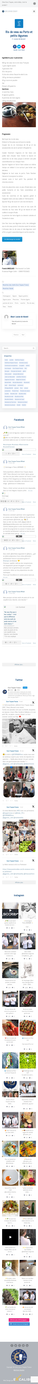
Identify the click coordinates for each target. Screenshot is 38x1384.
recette (22, 303)
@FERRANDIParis (17, 754)
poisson (16, 388)
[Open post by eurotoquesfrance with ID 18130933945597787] (10, 1089)
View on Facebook (26, 454)
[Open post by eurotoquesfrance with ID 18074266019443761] (28, 941)
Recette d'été (22, 393)
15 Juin (22, 751)
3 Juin (21, 807)
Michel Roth (8, 382)
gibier (24, 371)
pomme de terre (8, 303)
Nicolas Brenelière (17, 382)
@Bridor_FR (19, 813)
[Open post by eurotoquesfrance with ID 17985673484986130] (10, 1208)
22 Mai (22, 861)
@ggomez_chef (8, 764)
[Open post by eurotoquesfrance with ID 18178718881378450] (28, 1268)
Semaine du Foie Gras (10, 402)
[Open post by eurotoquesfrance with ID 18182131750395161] (28, 1060)
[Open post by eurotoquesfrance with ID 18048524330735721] (28, 1149)
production (7, 391)
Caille (6, 360)
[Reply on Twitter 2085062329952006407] (3, 746)
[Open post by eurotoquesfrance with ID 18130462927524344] (10, 1060)
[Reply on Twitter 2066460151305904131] (3, 800)
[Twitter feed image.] (19, 731)
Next (23, 335)
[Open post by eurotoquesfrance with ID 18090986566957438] (28, 1297)
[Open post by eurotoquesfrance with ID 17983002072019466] (28, 970)
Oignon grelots (23, 296)
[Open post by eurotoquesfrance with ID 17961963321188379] (10, 941)
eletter (27, 365)
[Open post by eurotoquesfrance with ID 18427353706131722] (28, 999)
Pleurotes (16, 299)
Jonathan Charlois (21, 377)
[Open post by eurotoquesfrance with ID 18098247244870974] (28, 1178)
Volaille (24, 405)
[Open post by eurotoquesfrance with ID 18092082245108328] (28, 910)
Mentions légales (19, 1370)
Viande (10, 306)
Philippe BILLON (9, 388)
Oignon (14, 296)
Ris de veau (30, 303)
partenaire (20, 385)
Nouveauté (26, 382)
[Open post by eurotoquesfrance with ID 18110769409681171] (10, 1178)
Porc (21, 388)
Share (34, 454)
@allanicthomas (29, 764)
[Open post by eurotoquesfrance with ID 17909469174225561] (28, 1089)
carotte (11, 360)
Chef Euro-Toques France (11, 362)
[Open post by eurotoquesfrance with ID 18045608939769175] (10, 1237)
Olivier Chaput (12, 385)
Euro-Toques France (18, 368)
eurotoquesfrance (10, 904)
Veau (4, 306)
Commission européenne (11, 365)
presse (26, 388)
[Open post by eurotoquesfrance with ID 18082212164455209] (10, 1149)
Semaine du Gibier (22, 402)
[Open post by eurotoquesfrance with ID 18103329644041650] (28, 1028)
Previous (16, 335)
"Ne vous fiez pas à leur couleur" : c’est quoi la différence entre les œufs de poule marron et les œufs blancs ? (10, 618)
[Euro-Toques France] (10, 11)
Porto (16, 303)
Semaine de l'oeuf (19, 399)
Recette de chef (9, 396)
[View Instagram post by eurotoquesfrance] (16, 917)
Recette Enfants (9, 399)
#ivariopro (6, 561)
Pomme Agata (25, 299)
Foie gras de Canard (16, 371)
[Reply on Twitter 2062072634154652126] (3, 854)
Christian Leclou (23, 362)
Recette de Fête (19, 396)
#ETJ (18, 811)
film (26, 368)
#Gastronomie (23, 444)
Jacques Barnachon (18, 374)
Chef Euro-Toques (19, 360)
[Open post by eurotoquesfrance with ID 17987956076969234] (10, 1297)
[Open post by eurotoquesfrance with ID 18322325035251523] (10, 1120)
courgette (21, 365)
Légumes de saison (9, 379)
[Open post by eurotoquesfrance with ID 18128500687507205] (28, 1237)
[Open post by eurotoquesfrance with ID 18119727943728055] (10, 1268)
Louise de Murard (19, 39)
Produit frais (15, 391)
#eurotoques (7, 444)
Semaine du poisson (10, 405)
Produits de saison (25, 391)
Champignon (6, 296)
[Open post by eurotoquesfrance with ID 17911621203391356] (28, 1120)
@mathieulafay (18, 764)
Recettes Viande (8, 288)
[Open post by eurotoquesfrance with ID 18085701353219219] (10, 910)
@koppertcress (8, 813)
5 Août (21, 701)
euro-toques (8, 368)
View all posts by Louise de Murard (20, 322)
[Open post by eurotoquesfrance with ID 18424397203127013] (28, 1208)
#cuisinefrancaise (9, 447)
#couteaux (15, 444)
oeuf (6, 385)
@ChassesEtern (29, 874)
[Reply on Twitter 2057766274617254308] (3, 877)
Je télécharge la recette (12, 239)
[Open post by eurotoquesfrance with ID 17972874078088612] (10, 970)
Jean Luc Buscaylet (10, 377)
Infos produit (8, 374)
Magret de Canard (20, 379)
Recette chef (13, 393)
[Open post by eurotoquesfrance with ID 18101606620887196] (10, 999)
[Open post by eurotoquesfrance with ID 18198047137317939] (10, 1028)
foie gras (7, 371)
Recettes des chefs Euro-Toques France (16, 285)
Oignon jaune (7, 299)
